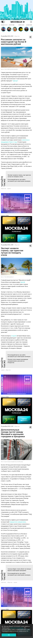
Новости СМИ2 (5, 215)
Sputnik (23, 282)
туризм (9, 188)
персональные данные (16, 628)
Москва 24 (16, 22)
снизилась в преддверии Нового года (15, 141)
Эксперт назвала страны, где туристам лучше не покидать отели (19, 175)
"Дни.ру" (15, 81)
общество (3, 188)
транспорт (3, 582)
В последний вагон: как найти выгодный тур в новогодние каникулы (19, 180)
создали (13, 336)
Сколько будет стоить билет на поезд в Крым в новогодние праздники (19, 569)
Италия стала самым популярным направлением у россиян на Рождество (18, 361)
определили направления (18, 522)
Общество (17, 36)
